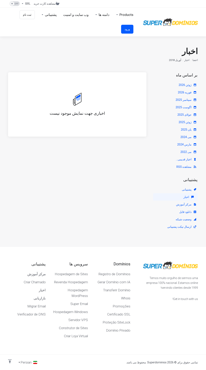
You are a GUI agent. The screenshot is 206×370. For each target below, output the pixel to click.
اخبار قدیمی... (184, 159)
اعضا (195, 60)
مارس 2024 (184, 144)
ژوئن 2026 (185, 85)
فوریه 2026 (185, 92)
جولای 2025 (184, 114)
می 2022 (186, 152)
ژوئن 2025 (185, 122)
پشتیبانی (187, 189)
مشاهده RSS (184, 166)
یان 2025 (186, 129)
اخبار (187, 60)
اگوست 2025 (184, 107)
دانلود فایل (185, 211)
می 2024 (186, 137)
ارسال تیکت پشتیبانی (179, 226)
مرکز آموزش (184, 204)
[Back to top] (10, 361)
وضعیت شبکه (184, 219)
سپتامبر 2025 (184, 99)
